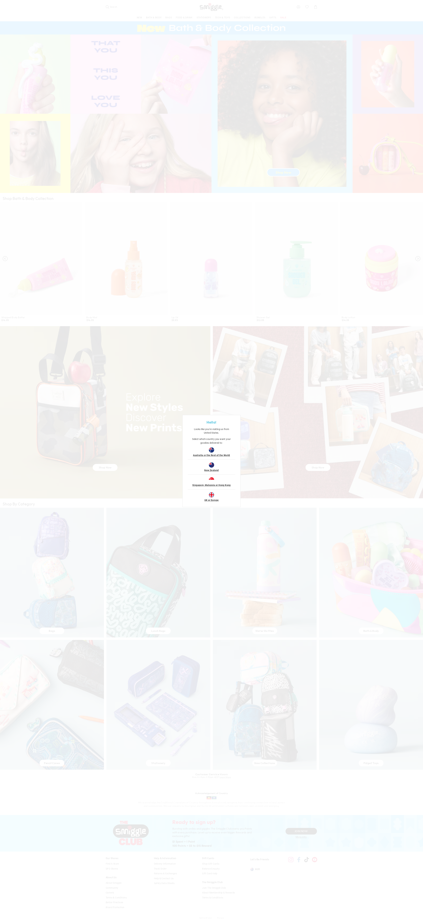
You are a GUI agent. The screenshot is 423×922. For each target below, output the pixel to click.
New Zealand (211, 470)
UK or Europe (211, 500)
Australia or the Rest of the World (211, 455)
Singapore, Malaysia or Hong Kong (211, 485)
